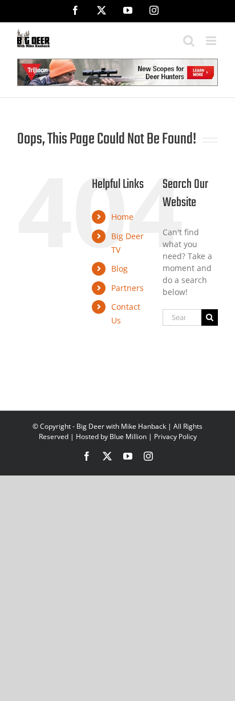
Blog (119, 268)
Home (122, 216)
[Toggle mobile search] (189, 41)
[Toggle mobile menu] (212, 41)
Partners (127, 287)
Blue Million (128, 436)
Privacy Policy (175, 436)
